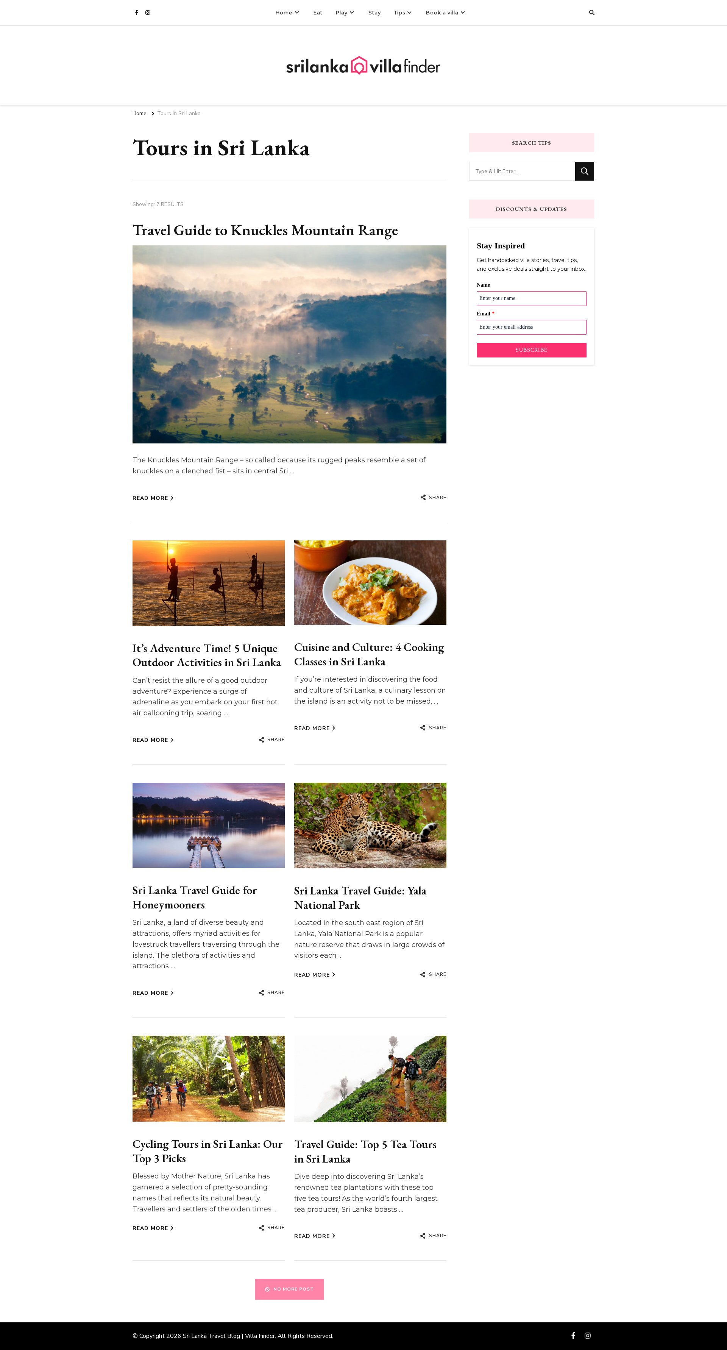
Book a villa (442, 12)
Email (486, 314)
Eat (318, 12)
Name (483, 285)
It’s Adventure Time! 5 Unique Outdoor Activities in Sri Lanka (207, 655)
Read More (150, 498)
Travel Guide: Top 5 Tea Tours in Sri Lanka (365, 1151)
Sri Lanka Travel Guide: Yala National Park (360, 897)
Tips (399, 12)
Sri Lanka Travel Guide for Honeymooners (195, 897)
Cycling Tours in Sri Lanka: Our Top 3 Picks (208, 1151)
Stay (374, 12)
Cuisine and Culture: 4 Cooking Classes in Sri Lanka (369, 654)
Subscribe (532, 350)
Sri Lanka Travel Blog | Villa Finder (229, 1336)
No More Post (293, 1289)
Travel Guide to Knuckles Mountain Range (265, 230)
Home (284, 12)
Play (342, 12)
